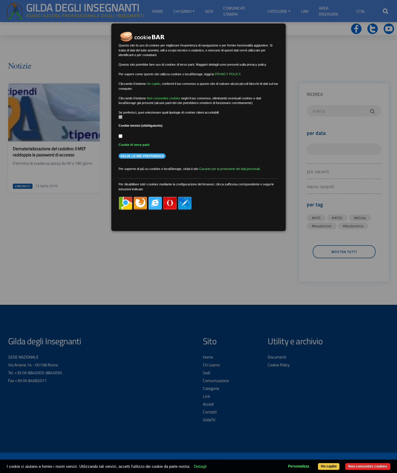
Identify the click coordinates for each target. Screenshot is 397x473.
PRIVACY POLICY (227, 74)
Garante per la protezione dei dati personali (229, 169)
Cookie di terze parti (134, 144)
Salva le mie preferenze (142, 156)
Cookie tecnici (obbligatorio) (140, 125)
